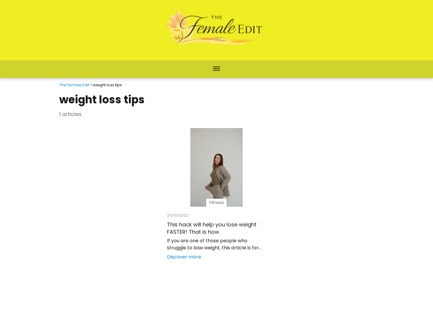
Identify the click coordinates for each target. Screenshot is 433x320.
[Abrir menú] (216, 69)
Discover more (184, 256)
